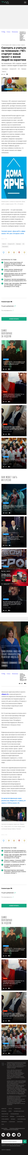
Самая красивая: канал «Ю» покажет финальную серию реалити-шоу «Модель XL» (15, 275)
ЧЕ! (18, 68)
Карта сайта (4, 1128)
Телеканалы (17, 1108)
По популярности (6, 310)
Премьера (23, 68)
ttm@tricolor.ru (21, 1093)
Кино (10, 1111)
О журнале (12, 1121)
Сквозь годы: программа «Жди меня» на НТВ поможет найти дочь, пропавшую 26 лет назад (15, 285)
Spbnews (8, 1149)
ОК (24, 1141)
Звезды (12, 1116)
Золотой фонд (22, 1119)
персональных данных (15, 1145)
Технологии (4, 1113)
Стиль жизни (5, 1119)
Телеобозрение (14, 1113)
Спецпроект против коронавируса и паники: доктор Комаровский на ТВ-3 (15, 280)
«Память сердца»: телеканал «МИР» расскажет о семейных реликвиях (15, 861)
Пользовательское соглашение (11, 1129)
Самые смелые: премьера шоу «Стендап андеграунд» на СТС (13, 270)
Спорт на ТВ (4, 1116)
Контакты (20, 1121)
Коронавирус (5, 68)
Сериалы (3, 1111)
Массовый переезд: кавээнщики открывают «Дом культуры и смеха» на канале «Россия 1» (15, 871)
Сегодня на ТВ (13, 68)
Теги (2, 1124)
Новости (4, 71)
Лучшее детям (20, 1116)
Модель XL (5, 662)
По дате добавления (7, 306)
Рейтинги (4, 1121)
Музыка (13, 1119)
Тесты (10, 1108)
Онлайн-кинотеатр (19, 1111)
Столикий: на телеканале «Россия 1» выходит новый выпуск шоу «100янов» (15, 866)
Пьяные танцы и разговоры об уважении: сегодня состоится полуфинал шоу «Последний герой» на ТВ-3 (14, 265)
